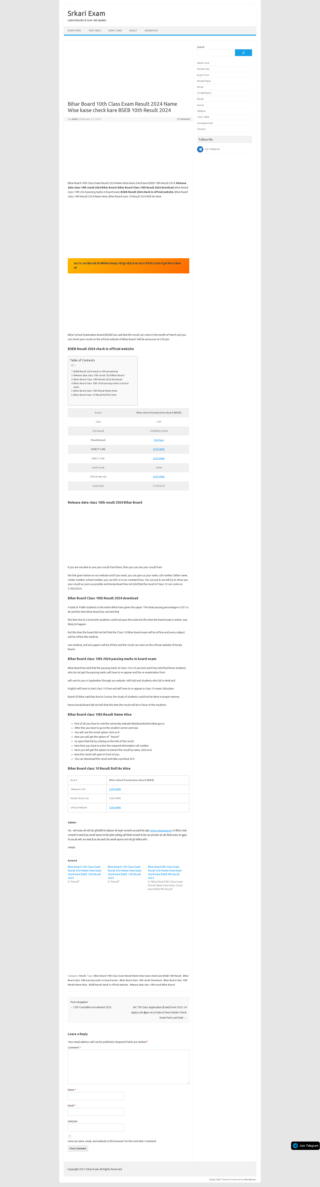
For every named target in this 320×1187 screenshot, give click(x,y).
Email (72, 1105)
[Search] (243, 52)
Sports (200, 105)
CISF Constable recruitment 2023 (90, 1007)
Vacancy (201, 129)
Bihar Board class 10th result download (141, 980)
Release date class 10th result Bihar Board (152, 984)
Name (72, 1089)
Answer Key (151, 30)
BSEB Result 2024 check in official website (96, 371)
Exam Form (74, 30)
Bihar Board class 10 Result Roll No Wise (95, 394)
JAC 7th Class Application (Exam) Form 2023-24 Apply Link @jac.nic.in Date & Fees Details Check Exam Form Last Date (159, 1012)
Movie (200, 87)
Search (200, 47)
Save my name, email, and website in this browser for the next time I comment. (112, 1141)
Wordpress (250, 1179)
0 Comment (183, 119)
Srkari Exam (86, 13)
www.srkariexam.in (161, 830)
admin (74, 119)
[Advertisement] (128, 73)
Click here (159, 440)
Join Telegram (309, 1145)
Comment (74, 1047)
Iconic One (215, 1179)
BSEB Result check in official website (108, 984)
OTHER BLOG (204, 93)
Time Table (94, 30)
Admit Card (115, 30)
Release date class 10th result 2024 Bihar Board (99, 375)
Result (133, 30)
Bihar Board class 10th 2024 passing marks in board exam (101, 385)
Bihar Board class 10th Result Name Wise (95, 390)
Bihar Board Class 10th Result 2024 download (98, 379)
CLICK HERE (159, 449)
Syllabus (201, 111)
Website (72, 1121)
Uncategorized (205, 123)
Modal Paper (204, 81)
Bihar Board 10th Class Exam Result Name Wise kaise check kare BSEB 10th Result (137, 975)
